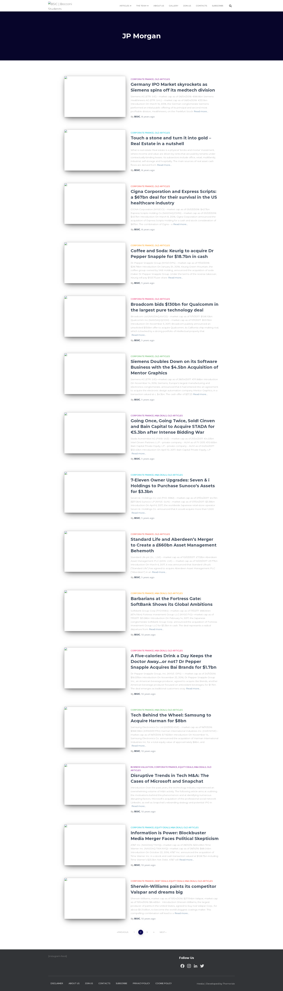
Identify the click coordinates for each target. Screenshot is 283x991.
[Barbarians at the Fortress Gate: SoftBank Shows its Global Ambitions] (95, 610)
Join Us (187, 5)
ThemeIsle (229, 983)
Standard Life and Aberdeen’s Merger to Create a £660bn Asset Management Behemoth (174, 545)
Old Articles (162, 79)
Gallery (173, 5)
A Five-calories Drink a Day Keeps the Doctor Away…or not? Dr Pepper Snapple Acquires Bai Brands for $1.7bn (174, 661)
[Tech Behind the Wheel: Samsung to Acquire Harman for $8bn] (95, 727)
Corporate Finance (142, 79)
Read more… (201, 111)
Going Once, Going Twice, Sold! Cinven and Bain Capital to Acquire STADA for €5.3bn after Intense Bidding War (173, 426)
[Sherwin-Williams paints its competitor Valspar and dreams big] (95, 898)
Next (162, 932)
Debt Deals (161, 881)
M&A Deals (161, 415)
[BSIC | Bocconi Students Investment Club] (62, 6)
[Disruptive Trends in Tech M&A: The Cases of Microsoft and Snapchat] (95, 784)
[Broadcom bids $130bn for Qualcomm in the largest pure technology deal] (95, 316)
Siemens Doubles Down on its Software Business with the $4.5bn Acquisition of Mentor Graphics (174, 367)
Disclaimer (57, 983)
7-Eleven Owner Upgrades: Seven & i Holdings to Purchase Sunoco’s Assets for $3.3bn (173, 486)
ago (148, 116)
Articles (125, 5)
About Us (158, 5)
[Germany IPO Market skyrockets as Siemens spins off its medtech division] (95, 96)
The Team (141, 5)
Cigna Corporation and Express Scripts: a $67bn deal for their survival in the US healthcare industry (174, 197)
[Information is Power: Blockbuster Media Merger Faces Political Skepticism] (95, 844)
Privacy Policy (141, 983)
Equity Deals (185, 767)
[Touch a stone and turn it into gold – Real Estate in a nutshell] (95, 150)
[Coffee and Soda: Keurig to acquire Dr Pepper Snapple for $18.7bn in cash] (95, 262)
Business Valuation (142, 767)
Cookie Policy (163, 983)
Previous (123, 932)
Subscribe (217, 5)
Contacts (201, 5)
